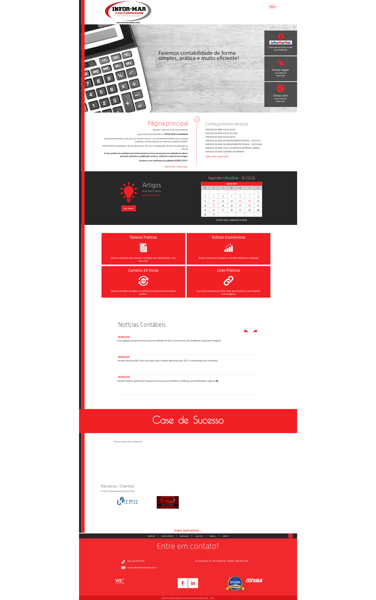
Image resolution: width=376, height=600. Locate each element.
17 (213, 205)
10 (213, 200)
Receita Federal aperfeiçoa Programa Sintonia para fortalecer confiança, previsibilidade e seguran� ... (184, 381)
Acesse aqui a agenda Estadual (231, 219)
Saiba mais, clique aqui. (176, 166)
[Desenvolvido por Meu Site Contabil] (254, 580)
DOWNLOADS (184, 536)
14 (249, 200)
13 (240, 200)
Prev (247, 332)
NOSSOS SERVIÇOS (167, 536)
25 (223, 209)
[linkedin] (193, 587)
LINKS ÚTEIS (199, 536)
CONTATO (225, 536)
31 (213, 214)
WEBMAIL (212, 536)
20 (240, 205)
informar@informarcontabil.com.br (142, 567)
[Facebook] (183, 587)
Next (256, 332)
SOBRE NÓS (151, 536)
